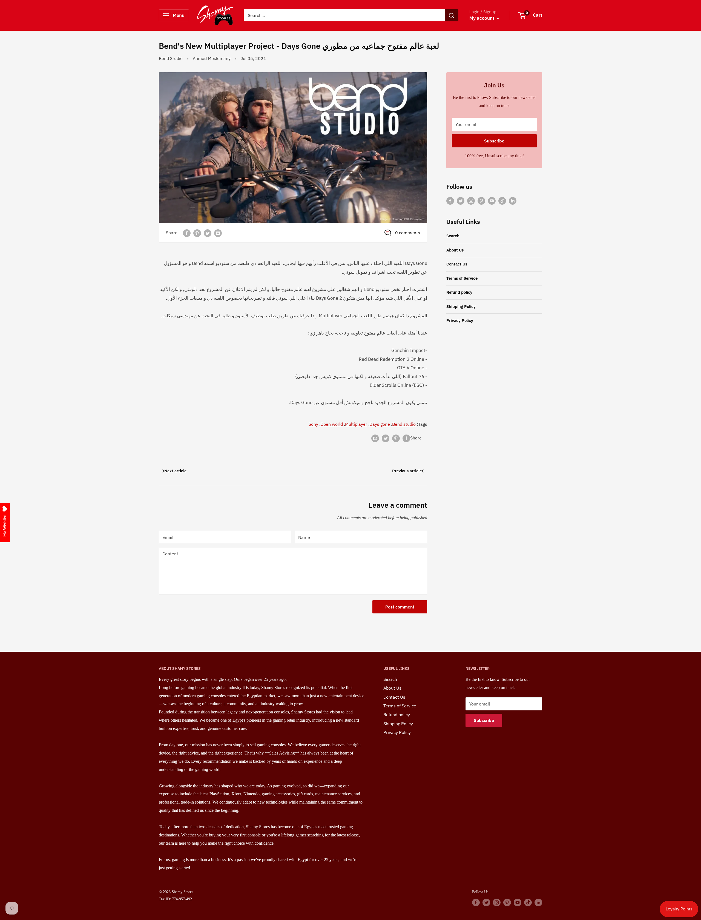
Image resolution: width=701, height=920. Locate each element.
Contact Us (456, 264)
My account (482, 18)
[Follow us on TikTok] (502, 200)
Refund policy (459, 292)
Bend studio (404, 424)
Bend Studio (171, 58)
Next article (175, 470)
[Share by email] (218, 233)
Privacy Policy (459, 320)
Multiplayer (356, 424)
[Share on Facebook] (187, 233)
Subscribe (494, 141)
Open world (331, 424)
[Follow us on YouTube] (492, 200)
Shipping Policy (461, 306)
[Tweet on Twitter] (207, 233)
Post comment (399, 607)
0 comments (407, 232)
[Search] (451, 15)
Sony (313, 424)
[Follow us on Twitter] (460, 200)
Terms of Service (462, 278)
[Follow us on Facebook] (450, 200)
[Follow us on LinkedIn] (512, 200)
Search (452, 235)
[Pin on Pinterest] (197, 233)
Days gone (379, 424)
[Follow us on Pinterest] (481, 200)
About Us (455, 250)
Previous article (407, 470)
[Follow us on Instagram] (471, 200)
